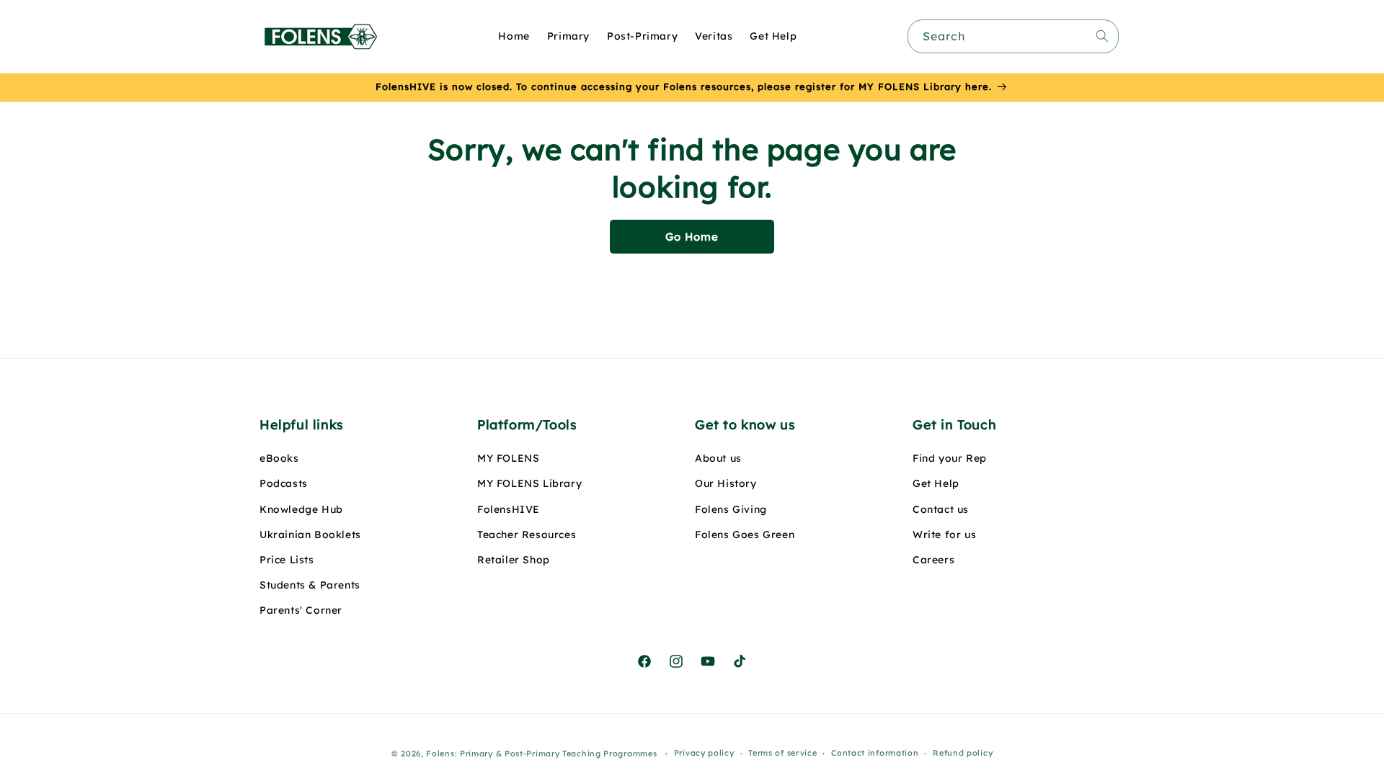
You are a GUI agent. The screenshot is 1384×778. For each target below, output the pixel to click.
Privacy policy (704, 753)
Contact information (874, 753)
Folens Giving (731, 509)
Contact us (941, 509)
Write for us (944, 534)
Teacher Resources (526, 534)
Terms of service (782, 753)
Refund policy (963, 753)
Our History (726, 483)
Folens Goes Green (744, 534)
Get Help (936, 483)
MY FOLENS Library (529, 483)
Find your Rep (950, 458)
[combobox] (1013, 36)
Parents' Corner (301, 610)
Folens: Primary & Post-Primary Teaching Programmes (541, 753)
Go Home (692, 236)
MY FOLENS (508, 458)
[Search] (1102, 36)
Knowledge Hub (301, 509)
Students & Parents (310, 584)
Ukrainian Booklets (310, 534)
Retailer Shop (513, 559)
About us (718, 458)
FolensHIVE (508, 509)
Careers (933, 559)
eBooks (279, 458)
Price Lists (287, 559)
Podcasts (284, 483)
